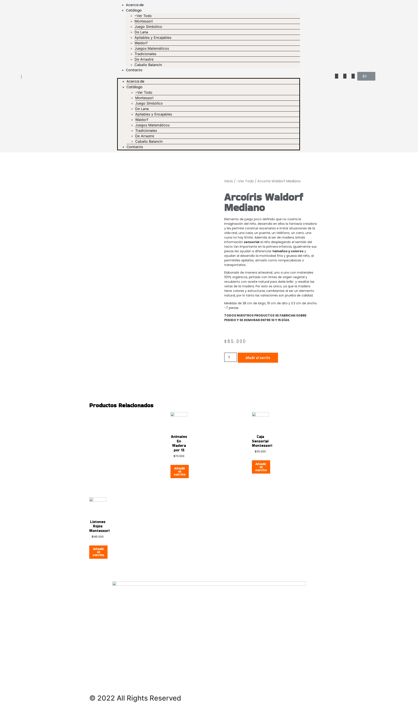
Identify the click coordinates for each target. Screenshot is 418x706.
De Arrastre (144, 59)
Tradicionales (145, 54)
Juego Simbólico (148, 26)
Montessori (144, 21)
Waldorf (141, 43)
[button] (208, 75)
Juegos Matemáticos (152, 48)
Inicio (228, 181)
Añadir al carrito (258, 357)
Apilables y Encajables (153, 37)
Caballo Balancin (148, 65)
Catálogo (134, 10)
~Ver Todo (143, 16)
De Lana (141, 32)
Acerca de (135, 4)
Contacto (134, 70)
